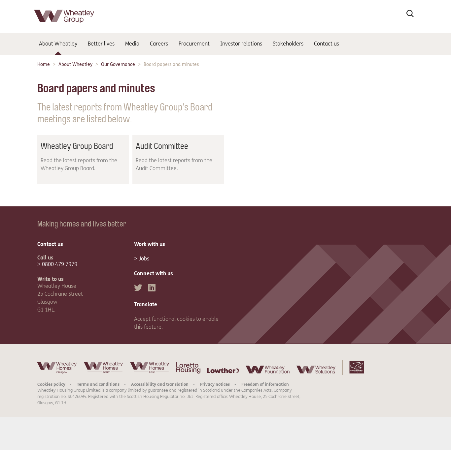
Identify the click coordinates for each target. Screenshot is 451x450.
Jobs (144, 258)
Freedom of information (265, 384)
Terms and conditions (98, 384)
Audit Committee (162, 146)
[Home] (64, 24)
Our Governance (118, 64)
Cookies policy (51, 384)
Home (43, 64)
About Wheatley (75, 64)
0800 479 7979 (59, 264)
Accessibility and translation (160, 384)
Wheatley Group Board (77, 146)
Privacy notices (215, 384)
